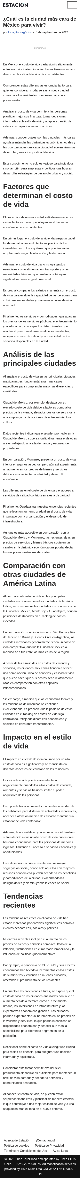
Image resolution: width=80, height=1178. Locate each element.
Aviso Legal (60, 1150)
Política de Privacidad (49, 1145)
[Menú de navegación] (72, 4)
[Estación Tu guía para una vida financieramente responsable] (15, 5)
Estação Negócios (20, 32)
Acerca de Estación (17, 1140)
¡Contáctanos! (45, 1140)
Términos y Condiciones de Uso (25, 1150)
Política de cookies (16, 1145)
